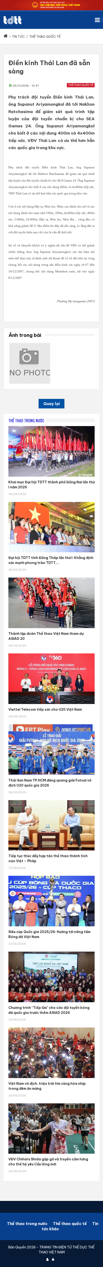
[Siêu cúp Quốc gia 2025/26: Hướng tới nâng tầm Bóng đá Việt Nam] (51, 876)
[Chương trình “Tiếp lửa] (51, 951)
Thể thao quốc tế (80, 85)
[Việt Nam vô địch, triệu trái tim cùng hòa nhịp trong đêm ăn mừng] (51, 1027)
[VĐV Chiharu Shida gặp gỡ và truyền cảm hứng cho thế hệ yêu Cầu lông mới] (51, 1103)
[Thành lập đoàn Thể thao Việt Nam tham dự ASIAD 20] (51, 577)
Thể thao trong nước (27, 1223)
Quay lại (51, 403)
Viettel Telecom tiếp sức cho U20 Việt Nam (45, 709)
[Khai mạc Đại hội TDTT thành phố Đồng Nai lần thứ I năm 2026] (51, 426)
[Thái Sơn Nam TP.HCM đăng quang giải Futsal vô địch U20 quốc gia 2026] (51, 724)
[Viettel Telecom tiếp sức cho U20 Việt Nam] (51, 653)
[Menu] (99, 19)
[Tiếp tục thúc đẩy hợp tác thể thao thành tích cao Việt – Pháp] (51, 800)
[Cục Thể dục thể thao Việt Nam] (12, 20)
